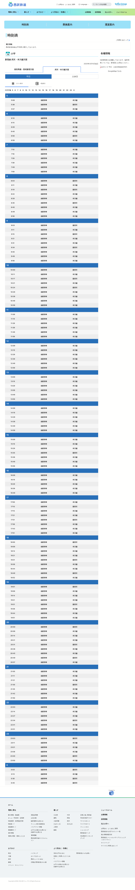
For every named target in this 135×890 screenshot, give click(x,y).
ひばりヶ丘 (57, 824)
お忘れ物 (33, 818)
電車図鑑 (33, 835)
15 (43, 90)
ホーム (10, 805)
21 (64, 90)
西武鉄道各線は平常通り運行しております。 (22, 47)
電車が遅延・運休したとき (16, 836)
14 (40, 90)
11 (29, 90)
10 (26, 90)
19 (57, 90)
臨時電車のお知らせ (37, 821)
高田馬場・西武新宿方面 (24, 69)
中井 (68, 815)
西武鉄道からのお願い (83, 853)
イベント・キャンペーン (15, 865)
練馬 (55, 818)
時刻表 (25, 24)
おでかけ (40, 12)
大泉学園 (56, 821)
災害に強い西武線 (85, 815)
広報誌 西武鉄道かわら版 (39, 862)
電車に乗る (12, 12)
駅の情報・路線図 (13, 815)
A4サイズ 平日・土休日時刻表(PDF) (114, 67)
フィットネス (84, 827)
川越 (9, 856)
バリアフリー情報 (36, 827)
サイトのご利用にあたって (109, 845)
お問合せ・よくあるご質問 (66, 4)
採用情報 (98, 12)
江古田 (56, 815)
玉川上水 (70, 824)
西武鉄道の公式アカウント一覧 (110, 831)
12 (33, 90)
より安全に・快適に (58, 12)
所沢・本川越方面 (62, 70)
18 (53, 90)
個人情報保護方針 (106, 834)
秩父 (9, 853)
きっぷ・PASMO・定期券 (16, 818)
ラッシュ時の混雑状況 (38, 824)
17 (50, 90)
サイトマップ (105, 842)
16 (46, 90)
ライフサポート (85, 824)
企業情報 (88, 12)
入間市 (56, 827)
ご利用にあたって (122, 40)
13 (36, 90)
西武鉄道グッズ (85, 833)
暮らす (26, 12)
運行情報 (11, 833)
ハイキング (34, 853)
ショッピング (84, 830)
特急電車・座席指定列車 (15, 821)
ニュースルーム (121, 12)
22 (67, 90)
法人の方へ (108, 12)
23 (71, 90)
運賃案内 (109, 24)
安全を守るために (59, 853)
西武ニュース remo (37, 859)
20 (60, 90)
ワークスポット (85, 821)
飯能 (55, 830)
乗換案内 (67, 24)
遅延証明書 (34, 815)
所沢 (68, 821)
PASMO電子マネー (86, 818)
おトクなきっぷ (36, 856)
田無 (68, 818)
